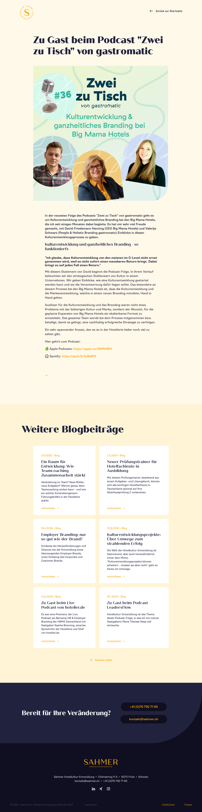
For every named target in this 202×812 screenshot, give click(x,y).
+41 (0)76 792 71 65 (115, 781)
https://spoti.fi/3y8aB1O (79, 356)
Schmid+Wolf (65, 804)
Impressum (91, 804)
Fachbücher (168, 804)
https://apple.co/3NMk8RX (92, 349)
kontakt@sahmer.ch (87, 781)
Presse (188, 804)
